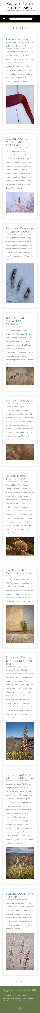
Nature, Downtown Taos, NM (20, 895)
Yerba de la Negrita (24, 334)
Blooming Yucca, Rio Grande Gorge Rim (19, 661)
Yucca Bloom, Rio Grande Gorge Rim (19, 776)
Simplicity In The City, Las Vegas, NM (19, 571)
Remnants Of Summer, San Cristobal (15, 321)
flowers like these (12, 836)
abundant (18, 338)
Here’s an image (18, 594)
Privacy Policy (13, 1000)
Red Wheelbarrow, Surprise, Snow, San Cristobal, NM (19, 43)
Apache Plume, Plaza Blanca (16, 477)
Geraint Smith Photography (20, 6)
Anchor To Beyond (19, 401)
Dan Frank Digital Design (17, 995)
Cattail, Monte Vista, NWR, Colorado (16, 142)
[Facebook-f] (20, 1008)
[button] (3, 18)
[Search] (33, 19)
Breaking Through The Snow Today (19, 230)
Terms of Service (27, 1000)
